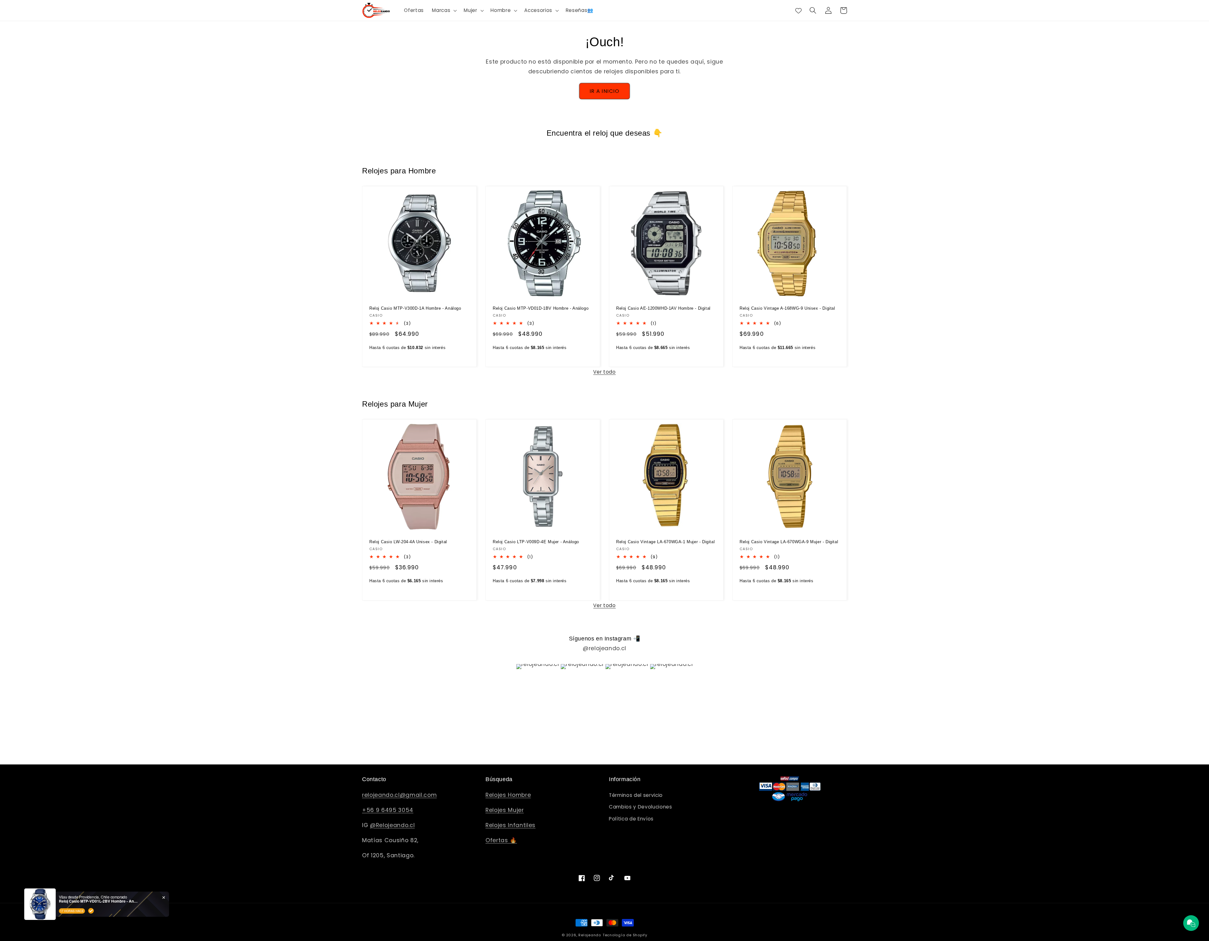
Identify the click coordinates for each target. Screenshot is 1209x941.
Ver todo (604, 372)
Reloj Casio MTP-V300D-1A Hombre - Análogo (415, 308)
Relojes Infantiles (510, 825)
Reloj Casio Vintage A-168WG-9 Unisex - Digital (787, 308)
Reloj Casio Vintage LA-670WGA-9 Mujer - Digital (789, 541)
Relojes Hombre (508, 795)
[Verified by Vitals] (91, 911)
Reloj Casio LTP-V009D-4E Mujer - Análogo (536, 541)
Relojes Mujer (504, 810)
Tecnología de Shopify (625, 935)
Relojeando (589, 935)
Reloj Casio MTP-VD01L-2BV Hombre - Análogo (98, 901)
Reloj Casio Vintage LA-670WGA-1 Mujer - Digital (665, 541)
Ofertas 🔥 (501, 840)
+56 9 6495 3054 (387, 810)
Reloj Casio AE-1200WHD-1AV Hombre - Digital (663, 308)
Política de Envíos (631, 818)
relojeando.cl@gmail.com (399, 795)
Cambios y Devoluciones (640, 806)
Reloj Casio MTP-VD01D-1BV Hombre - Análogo (540, 308)
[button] (444, 10)
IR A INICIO (604, 91)
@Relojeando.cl (392, 825)
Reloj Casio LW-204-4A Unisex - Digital (408, 541)
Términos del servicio (636, 795)
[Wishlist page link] (798, 10)
